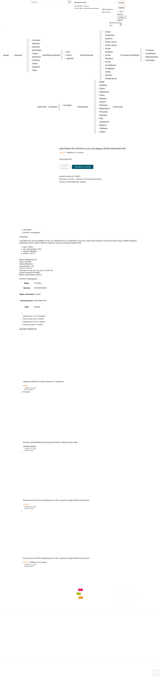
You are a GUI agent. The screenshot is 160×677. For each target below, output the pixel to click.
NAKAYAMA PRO (72, 182)
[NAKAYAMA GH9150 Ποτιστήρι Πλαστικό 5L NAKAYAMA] (82, 356)
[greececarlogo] (82, 662)
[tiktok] (122, 612)
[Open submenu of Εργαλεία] (28, 55)
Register (120, 20)
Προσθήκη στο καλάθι (83, 167)
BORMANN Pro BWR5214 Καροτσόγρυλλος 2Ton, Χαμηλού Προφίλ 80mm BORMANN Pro (56, 500)
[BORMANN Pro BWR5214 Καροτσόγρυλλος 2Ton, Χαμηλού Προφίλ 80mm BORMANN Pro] (82, 474)
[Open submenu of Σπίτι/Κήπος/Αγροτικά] (61, 55)
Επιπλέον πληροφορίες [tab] (31, 232)
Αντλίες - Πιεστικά (76, 179)
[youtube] (126, 612)
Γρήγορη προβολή (29, 389)
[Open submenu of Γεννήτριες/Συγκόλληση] (141, 55)
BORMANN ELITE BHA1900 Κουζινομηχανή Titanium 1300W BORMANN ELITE (50, 442)
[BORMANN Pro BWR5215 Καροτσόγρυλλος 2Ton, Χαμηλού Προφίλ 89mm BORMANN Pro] (82, 532)
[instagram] (119, 612)
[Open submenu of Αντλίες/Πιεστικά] (100, 55)
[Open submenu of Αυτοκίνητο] (59, 107)
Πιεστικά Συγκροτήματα (93, 179)
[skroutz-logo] (47, 662)
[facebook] (116, 612)
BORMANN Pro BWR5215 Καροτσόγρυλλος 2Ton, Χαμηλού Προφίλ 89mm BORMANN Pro (56, 558)
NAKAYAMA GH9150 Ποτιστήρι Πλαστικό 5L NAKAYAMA (43, 381)
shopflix (83, 182)
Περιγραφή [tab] (27, 230)
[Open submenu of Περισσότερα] (95, 106)
